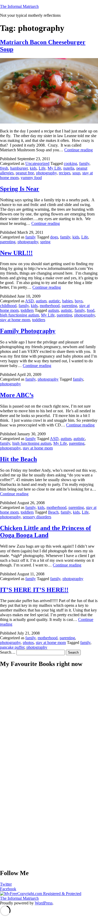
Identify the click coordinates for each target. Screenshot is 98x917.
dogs (54, 237)
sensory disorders (37, 517)
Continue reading (78, 150)
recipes (64, 173)
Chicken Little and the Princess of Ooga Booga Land (45, 531)
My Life (54, 168)
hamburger (19, 168)
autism (41, 301)
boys (79, 301)
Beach (53, 512)
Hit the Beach (18, 459)
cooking (70, 163)
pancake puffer (12, 647)
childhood (8, 305)
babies (67, 301)
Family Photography (27, 330)
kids (33, 168)
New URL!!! (16, 252)
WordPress (44, 903)
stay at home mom (15, 320)
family (84, 163)
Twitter (6, 884)
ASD (29, 301)
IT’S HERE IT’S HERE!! (34, 589)
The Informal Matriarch (19, 6)
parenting (7, 242)
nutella (68, 168)
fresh (4, 168)
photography (46, 173)
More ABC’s (16, 395)
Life (42, 168)
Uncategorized (37, 163)
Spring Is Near (19, 188)
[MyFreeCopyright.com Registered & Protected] (40, 893)
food (90, 310)
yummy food (31, 177)
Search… (7, 652)
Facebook (8, 889)
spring (45, 242)
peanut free (25, 173)
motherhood (50, 305)
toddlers (27, 310)
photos (28, 642)
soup (76, 173)
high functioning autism (19, 315)
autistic (54, 301)
